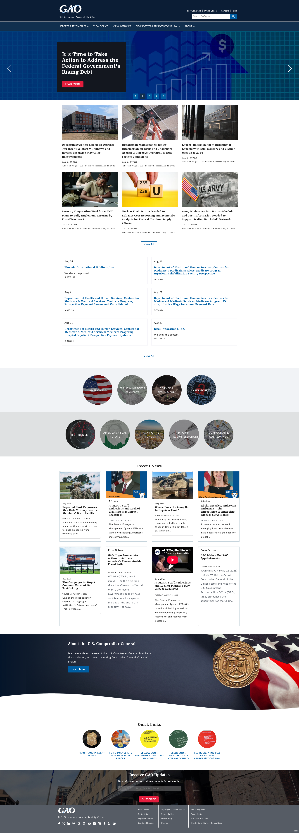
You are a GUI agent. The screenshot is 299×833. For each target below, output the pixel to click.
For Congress (194, 11)
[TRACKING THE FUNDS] (149, 448)
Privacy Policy (167, 814)
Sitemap (164, 823)
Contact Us (143, 814)
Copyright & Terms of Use (173, 810)
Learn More (79, 669)
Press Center (211, 11)
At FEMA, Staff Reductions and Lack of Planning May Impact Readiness (124, 510)
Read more (72, 84)
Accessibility (166, 819)
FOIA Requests (198, 810)
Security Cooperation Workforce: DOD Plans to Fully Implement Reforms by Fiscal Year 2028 (87, 215)
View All (149, 244)
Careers (225, 11)
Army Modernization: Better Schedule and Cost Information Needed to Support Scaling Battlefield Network (207, 215)
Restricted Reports (146, 823)
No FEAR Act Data (199, 819)
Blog (235, 11)
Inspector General (146, 819)
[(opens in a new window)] (59, 824)
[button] (290, 68)
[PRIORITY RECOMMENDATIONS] (184, 448)
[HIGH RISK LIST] (80, 448)
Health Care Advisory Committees (206, 823)
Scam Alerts (196, 814)
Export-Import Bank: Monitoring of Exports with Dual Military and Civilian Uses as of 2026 (208, 148)
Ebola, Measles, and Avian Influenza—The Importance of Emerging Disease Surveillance (218, 510)
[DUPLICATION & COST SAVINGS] (218, 448)
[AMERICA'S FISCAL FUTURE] (115, 448)
